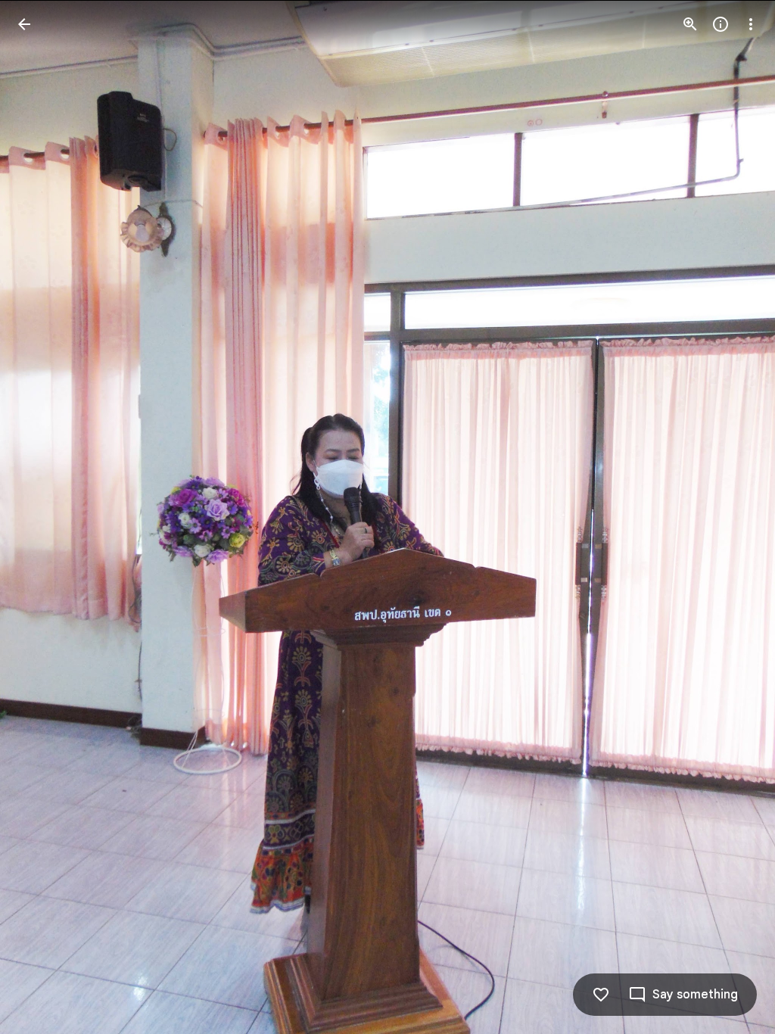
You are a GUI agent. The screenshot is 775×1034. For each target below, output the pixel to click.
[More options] (751, 24)
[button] (42, 517)
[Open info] (720, 24)
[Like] (601, 995)
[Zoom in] (690, 24)
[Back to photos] (24, 24)
